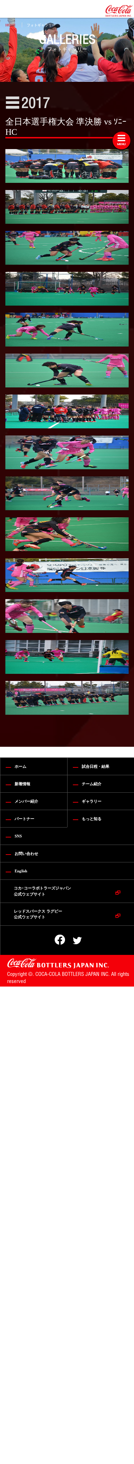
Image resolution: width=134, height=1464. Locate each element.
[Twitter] (72, 941)
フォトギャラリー (41, 25)
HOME (10, 25)
